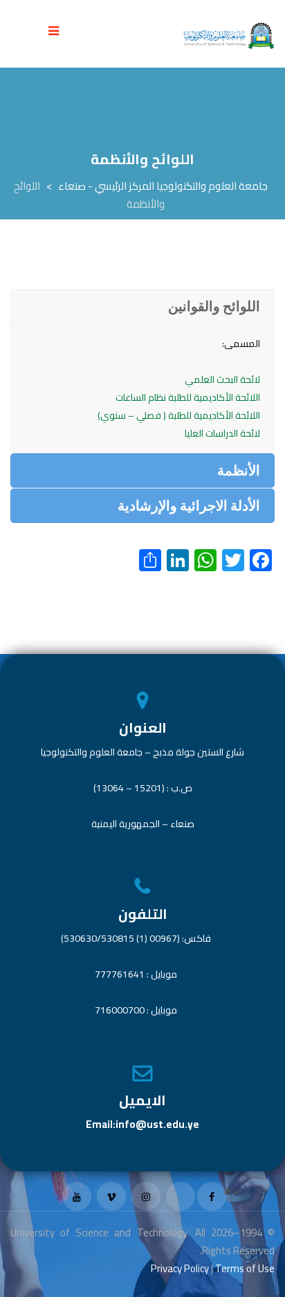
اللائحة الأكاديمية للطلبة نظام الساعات (188, 397)
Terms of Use (245, 1268)
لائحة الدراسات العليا (222, 433)
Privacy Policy (180, 1268)
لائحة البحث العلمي (222, 379)
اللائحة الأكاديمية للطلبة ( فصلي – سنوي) (179, 415)
